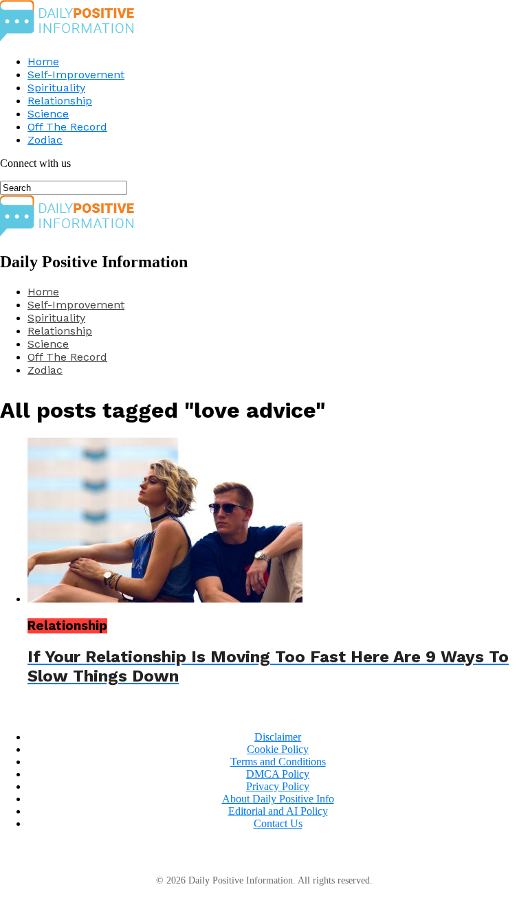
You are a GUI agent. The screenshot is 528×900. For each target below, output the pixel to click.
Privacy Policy (277, 786)
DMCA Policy (277, 774)
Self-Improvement (76, 74)
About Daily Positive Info (278, 799)
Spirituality (56, 87)
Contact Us (278, 823)
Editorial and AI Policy (278, 811)
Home (43, 61)
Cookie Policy (278, 749)
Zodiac (45, 139)
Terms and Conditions (278, 761)
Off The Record (67, 126)
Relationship (60, 100)
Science (48, 113)
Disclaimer (277, 737)
